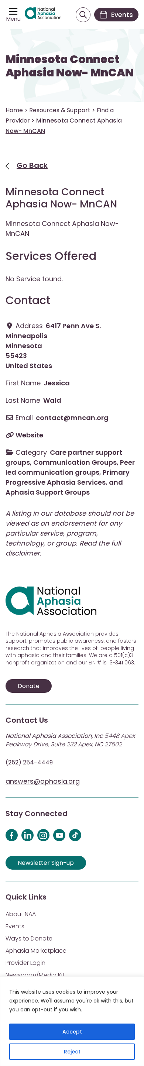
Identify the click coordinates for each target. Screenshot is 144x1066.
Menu (13, 19)
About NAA (21, 914)
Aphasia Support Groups (48, 492)
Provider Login (25, 963)
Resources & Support (59, 110)
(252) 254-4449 (29, 762)
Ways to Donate (29, 938)
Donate (29, 686)
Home (14, 110)
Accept (72, 1031)
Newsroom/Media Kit (35, 975)
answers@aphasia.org (43, 781)
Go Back (32, 165)
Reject (72, 1051)
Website (29, 435)
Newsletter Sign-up (46, 863)
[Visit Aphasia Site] (43, 14)
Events (15, 926)
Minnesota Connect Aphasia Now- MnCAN (70, 66)
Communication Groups (75, 462)
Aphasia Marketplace (36, 950)
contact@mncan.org (72, 417)
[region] (72, 1021)
